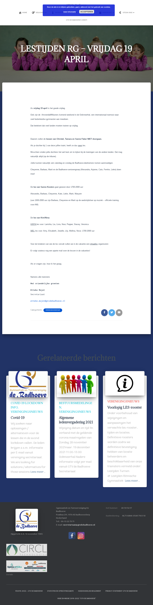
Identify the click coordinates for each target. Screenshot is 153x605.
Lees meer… (38, 472)
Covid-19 (18, 417)
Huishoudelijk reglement (89, 591)
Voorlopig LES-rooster (124, 407)
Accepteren (86, 11)
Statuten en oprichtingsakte (60, 591)
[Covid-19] (28, 384)
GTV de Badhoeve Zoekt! (76, 20)
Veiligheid (40, 12)
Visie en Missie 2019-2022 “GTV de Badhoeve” (76, 598)
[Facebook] (72, 535)
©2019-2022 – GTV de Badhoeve (29, 591)
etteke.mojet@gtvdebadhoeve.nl (47, 301)
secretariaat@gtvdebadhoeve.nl (79, 525)
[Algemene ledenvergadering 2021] (76, 384)
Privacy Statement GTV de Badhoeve (121, 591)
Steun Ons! (128, 12)
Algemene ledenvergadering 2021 (76, 419)
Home (24, 12)
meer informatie (69, 12)
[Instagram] (81, 535)
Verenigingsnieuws (53, 310)
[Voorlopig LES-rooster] (124, 383)
